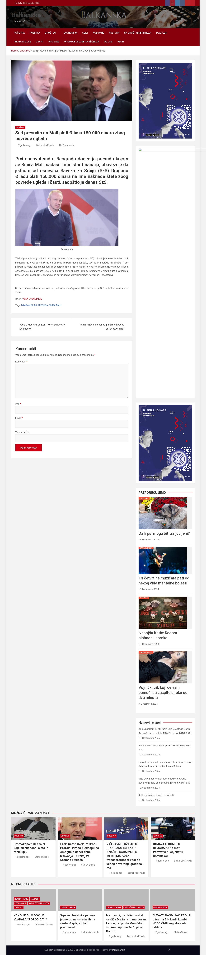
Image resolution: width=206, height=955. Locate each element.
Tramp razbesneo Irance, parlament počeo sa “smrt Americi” (101, 326)
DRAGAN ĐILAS (29, 305)
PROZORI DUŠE (22, 41)
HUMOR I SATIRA (21, 899)
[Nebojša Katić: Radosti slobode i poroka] (163, 596)
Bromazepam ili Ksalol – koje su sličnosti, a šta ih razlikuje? (31, 848)
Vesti (120, 41)
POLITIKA (35, 32)
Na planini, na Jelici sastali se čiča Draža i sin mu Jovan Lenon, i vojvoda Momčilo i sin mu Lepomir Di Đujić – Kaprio (126, 923)
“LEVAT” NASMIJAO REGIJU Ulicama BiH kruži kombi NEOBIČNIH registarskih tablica (172, 921)
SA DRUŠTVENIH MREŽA (137, 32)
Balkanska (26, 15)
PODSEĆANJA (20, 903)
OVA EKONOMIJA (32, 298)
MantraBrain (118, 949)
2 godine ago (23, 857)
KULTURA (114, 32)
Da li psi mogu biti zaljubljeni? (164, 533)
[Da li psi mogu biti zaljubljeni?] (163, 497)
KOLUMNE (98, 32)
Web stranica (22, 432)
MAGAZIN (161, 32)
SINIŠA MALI (55, 305)
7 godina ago (24, 145)
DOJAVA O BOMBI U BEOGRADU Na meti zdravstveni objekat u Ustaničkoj (168, 850)
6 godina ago (69, 932)
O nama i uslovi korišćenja (81, 41)
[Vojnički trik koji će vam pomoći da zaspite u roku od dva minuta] (163, 651)
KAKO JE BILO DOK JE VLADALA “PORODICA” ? (30, 917)
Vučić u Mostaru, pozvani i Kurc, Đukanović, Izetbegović (42, 326)
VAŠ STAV (53, 41)
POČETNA (19, 32)
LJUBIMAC (144, 498)
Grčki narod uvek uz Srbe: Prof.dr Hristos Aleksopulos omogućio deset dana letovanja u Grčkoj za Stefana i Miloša (79, 852)
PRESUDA (43, 305)
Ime (18, 404)
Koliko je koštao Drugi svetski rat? (156, 795)
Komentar (21, 361)
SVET (85, 32)
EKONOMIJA (70, 32)
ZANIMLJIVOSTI (146, 548)
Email (19, 418)
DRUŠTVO (50, 32)
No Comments (66, 145)
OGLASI (108, 41)
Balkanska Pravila (45, 145)
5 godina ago (23, 924)
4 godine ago (69, 864)
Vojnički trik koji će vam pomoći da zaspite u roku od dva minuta (163, 692)
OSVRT (39, 41)
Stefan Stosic (42, 857)
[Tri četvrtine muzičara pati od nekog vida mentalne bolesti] (163, 546)
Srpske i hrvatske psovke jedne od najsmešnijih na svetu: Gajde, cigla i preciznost (77, 921)
